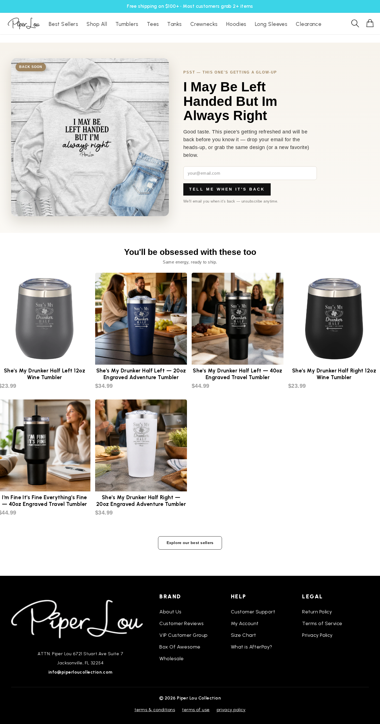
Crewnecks (204, 24)
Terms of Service (322, 623)
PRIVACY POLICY (231, 709)
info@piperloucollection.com (80, 672)
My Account (245, 623)
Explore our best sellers (190, 542)
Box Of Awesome (179, 647)
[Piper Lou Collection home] (80, 618)
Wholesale (171, 658)
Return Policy (317, 612)
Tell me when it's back (227, 189)
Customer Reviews (181, 623)
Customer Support (253, 612)
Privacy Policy (317, 635)
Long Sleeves (271, 24)
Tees (153, 24)
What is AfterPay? (251, 647)
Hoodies (236, 24)
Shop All (97, 24)
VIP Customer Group (183, 635)
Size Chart (243, 635)
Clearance (308, 24)
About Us (170, 612)
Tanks (174, 24)
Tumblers (127, 24)
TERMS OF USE (195, 709)
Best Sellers (63, 24)
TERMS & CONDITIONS (154, 709)
